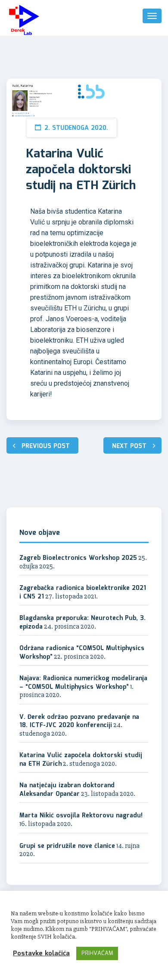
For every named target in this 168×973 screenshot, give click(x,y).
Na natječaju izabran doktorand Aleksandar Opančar (67, 790)
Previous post (46, 446)
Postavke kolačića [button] (41, 954)
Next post (129, 446)
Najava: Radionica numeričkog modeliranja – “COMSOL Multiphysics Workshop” (83, 683)
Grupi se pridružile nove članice (67, 846)
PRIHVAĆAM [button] (97, 953)
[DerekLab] (24, 20)
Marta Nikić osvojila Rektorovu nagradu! (81, 815)
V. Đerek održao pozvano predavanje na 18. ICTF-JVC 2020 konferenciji (79, 721)
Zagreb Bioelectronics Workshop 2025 (78, 558)
